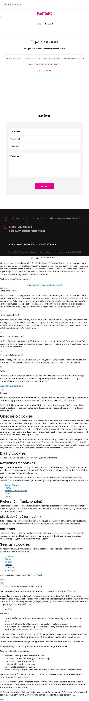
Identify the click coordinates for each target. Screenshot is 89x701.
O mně (12, 244)
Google (8, 559)
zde (17, 447)
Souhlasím (18, 386)
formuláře (68, 447)
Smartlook (9, 567)
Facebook (9, 556)
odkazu (25, 677)
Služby (19, 244)
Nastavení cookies (47, 252)
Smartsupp (10, 570)
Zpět (2, 579)
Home (38, 24)
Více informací (7, 386)
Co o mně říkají (42, 244)
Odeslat (44, 186)
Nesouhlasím (47, 285)
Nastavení (57, 285)
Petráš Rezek (36, 575)
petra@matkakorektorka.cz (46, 48)
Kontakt (53, 244)
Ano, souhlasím (34, 285)
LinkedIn (8, 562)
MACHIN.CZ (76, 252)
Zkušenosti (29, 244)
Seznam (8, 564)
